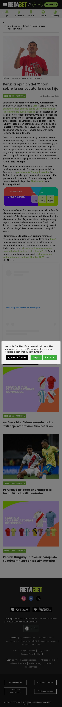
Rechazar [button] (49, 357)
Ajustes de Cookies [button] (17, 357)
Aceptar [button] (36, 357)
